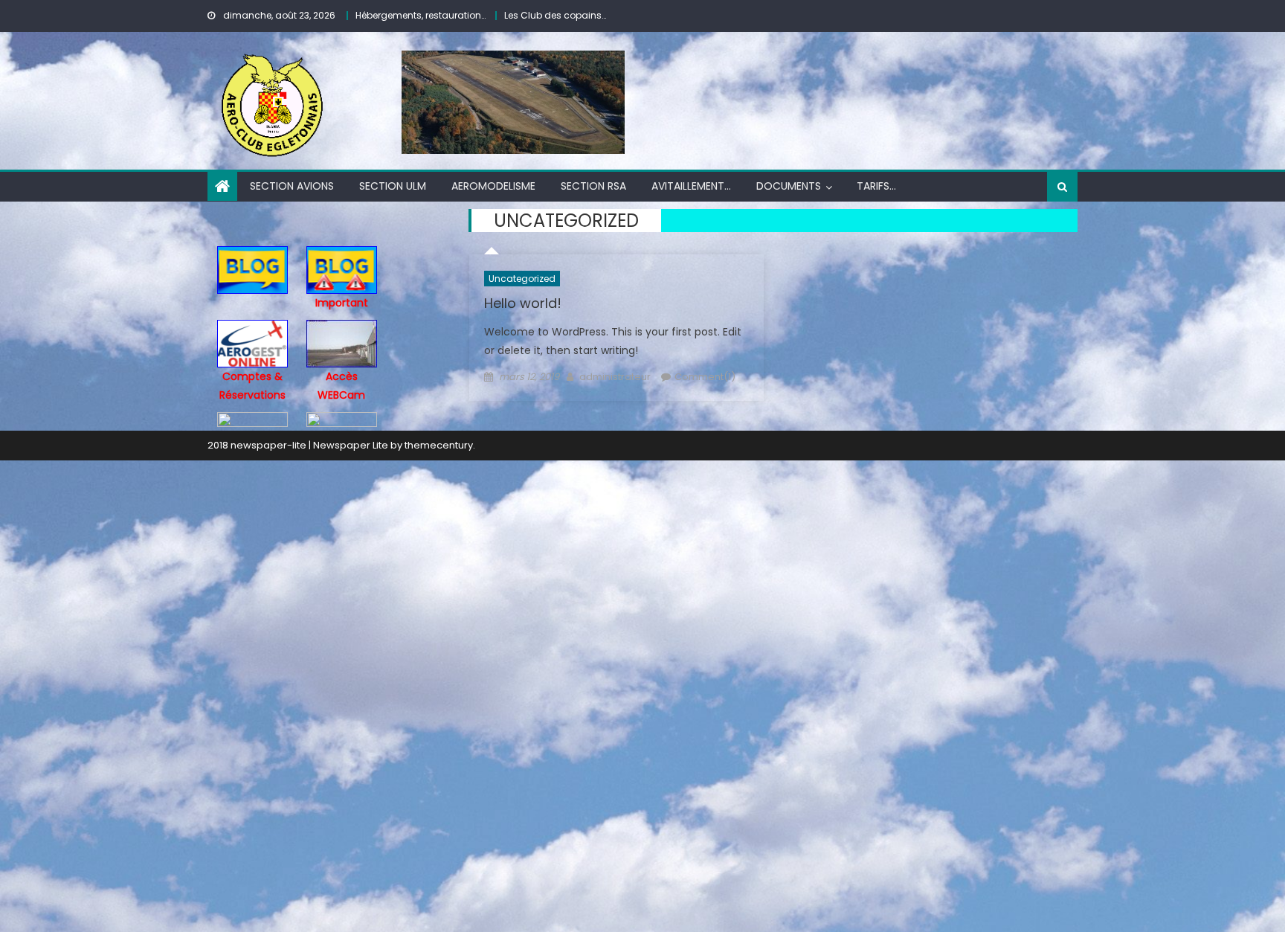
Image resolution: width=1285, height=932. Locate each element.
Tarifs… (876, 186)
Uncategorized (522, 278)
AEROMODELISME (493, 186)
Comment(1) (704, 377)
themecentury (439, 445)
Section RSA (593, 186)
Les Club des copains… (555, 15)
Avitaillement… (691, 186)
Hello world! (522, 303)
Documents (788, 186)
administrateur (615, 377)
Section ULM (392, 186)
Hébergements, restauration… (420, 15)
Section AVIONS (292, 186)
